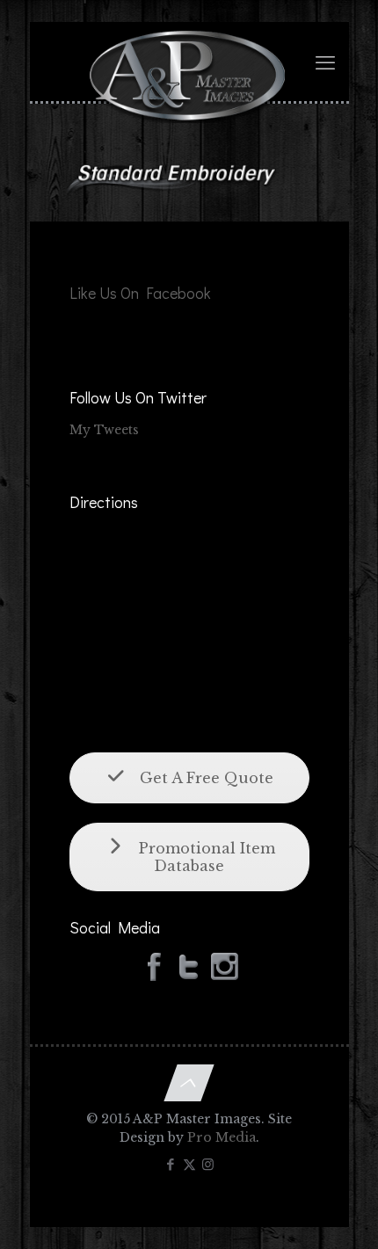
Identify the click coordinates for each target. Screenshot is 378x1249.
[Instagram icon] (207, 1164)
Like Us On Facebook (140, 292)
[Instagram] (224, 966)
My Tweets (104, 430)
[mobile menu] (325, 63)
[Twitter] (189, 966)
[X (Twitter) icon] (189, 1164)
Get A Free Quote (204, 778)
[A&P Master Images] (189, 57)
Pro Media (221, 1137)
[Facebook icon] (171, 1164)
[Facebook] (154, 966)
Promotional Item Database (204, 857)
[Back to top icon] (189, 1082)
